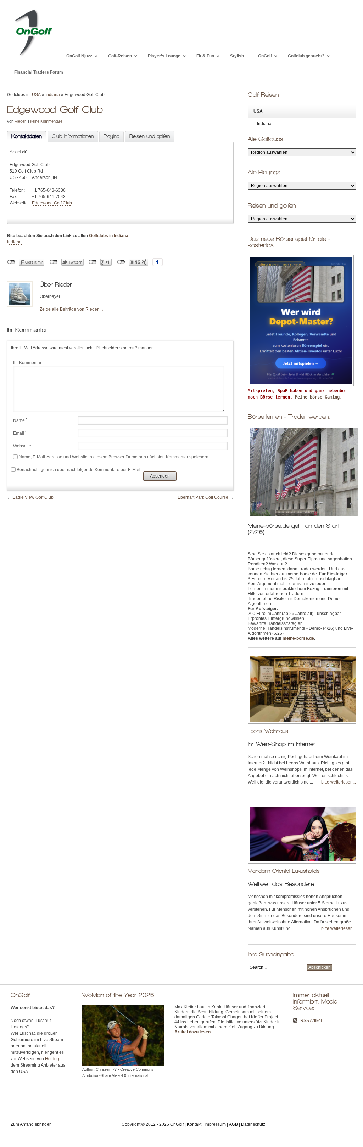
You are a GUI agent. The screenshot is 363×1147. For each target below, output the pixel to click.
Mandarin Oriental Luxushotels (284, 871)
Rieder (20, 121)
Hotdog (52, 1058)
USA (36, 94)
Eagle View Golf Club (33, 497)
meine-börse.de (298, 638)
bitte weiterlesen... (338, 782)
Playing (111, 136)
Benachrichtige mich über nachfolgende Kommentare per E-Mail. (79, 469)
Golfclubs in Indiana (108, 235)
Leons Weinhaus (268, 731)
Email (20, 433)
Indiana (52, 94)
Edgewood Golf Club (52, 202)
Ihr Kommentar (27, 362)
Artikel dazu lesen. (193, 1031)
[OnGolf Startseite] (33, 55)
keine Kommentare (46, 121)
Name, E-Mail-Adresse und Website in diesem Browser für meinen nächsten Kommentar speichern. (114, 456)
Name (20, 420)
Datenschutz (253, 1124)
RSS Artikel (311, 1020)
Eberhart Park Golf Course (203, 497)
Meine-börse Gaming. (318, 397)
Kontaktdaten (24, 136)
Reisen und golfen (149, 136)
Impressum (215, 1124)
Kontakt (194, 1124)
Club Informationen (73, 136)
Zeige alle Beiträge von (72, 309)
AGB (233, 1124)
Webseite (22, 445)
